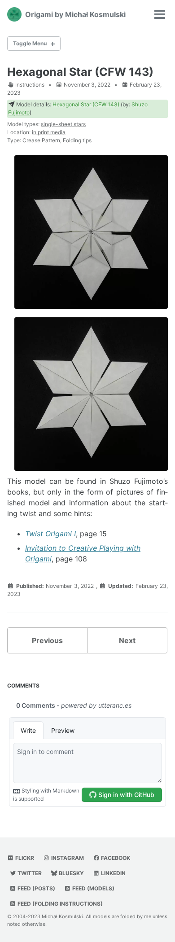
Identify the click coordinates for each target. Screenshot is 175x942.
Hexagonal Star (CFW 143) (80, 72)
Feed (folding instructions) (59, 903)
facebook (115, 857)
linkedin (113, 873)
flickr (24, 857)
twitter (29, 873)
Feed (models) (92, 888)
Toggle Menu (30, 43)
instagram (67, 857)
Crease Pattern (41, 140)
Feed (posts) (35, 888)
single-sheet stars (63, 124)
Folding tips (77, 140)
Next (127, 640)
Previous (47, 640)
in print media (49, 132)
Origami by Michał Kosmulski (75, 14)
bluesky (70, 873)
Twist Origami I (50, 533)
